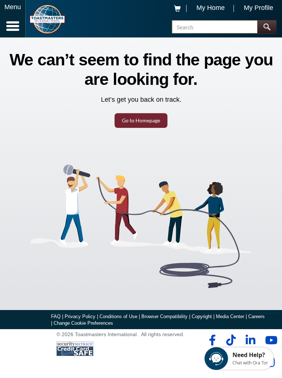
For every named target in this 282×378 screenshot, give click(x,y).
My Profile (258, 7)
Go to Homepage (141, 120)
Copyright (202, 316)
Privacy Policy (80, 316)
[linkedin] (250, 340)
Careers (256, 316)
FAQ (56, 316)
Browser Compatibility (164, 316)
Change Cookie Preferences (83, 323)
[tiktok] (231, 340)
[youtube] (269, 340)
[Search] (266, 27)
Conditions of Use (118, 316)
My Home (210, 7)
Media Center (230, 316)
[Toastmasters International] (47, 19)
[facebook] (211, 340)
